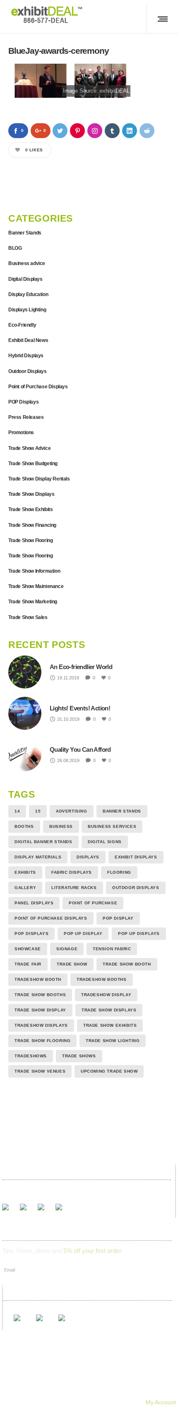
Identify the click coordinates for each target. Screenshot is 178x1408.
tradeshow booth (37, 979)
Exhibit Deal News (28, 340)
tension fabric (112, 949)
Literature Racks (74, 887)
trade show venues (39, 1071)
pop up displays (139, 933)
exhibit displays (136, 857)
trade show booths (40, 994)
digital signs (105, 841)
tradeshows (30, 1056)
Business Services (112, 826)
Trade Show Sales (28, 617)
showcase (27, 949)
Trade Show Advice (29, 448)
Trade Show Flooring (30, 540)
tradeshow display (106, 994)
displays (88, 857)
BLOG (15, 248)
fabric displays (71, 872)
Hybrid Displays (25, 356)
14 (17, 811)
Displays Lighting (27, 310)
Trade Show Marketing (32, 602)
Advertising (71, 811)
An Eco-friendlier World (81, 666)
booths (24, 826)
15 (38, 811)
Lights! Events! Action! (80, 708)
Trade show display (40, 1010)
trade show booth (127, 964)
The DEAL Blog (132, 1379)
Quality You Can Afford (80, 749)
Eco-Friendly (22, 325)
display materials (37, 857)
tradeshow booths (102, 979)
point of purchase (93, 903)
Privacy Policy (127, 1390)
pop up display (83, 933)
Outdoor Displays (27, 371)
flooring (119, 872)
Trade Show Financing (32, 525)
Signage (66, 949)
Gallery (53, 1379)
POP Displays (23, 402)
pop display (118, 918)
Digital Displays (25, 279)
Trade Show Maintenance (35, 586)
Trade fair (27, 964)
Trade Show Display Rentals (39, 479)
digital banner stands (43, 841)
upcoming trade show (109, 1071)
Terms (87, 1390)
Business (61, 826)
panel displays (33, 903)
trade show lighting (113, 1040)
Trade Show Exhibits (30, 509)
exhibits (25, 872)
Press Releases (25, 417)
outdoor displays (135, 887)
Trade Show (72, 964)
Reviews (88, 1379)
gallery (25, 887)
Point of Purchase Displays (38, 387)
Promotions (21, 432)
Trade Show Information (34, 571)
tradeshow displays (41, 1025)
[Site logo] (46, 14)
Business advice (26, 263)
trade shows (79, 1056)
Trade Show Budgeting (33, 463)
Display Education (28, 294)
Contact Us (50, 1390)
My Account (161, 1402)
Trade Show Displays (31, 494)
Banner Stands (24, 233)
